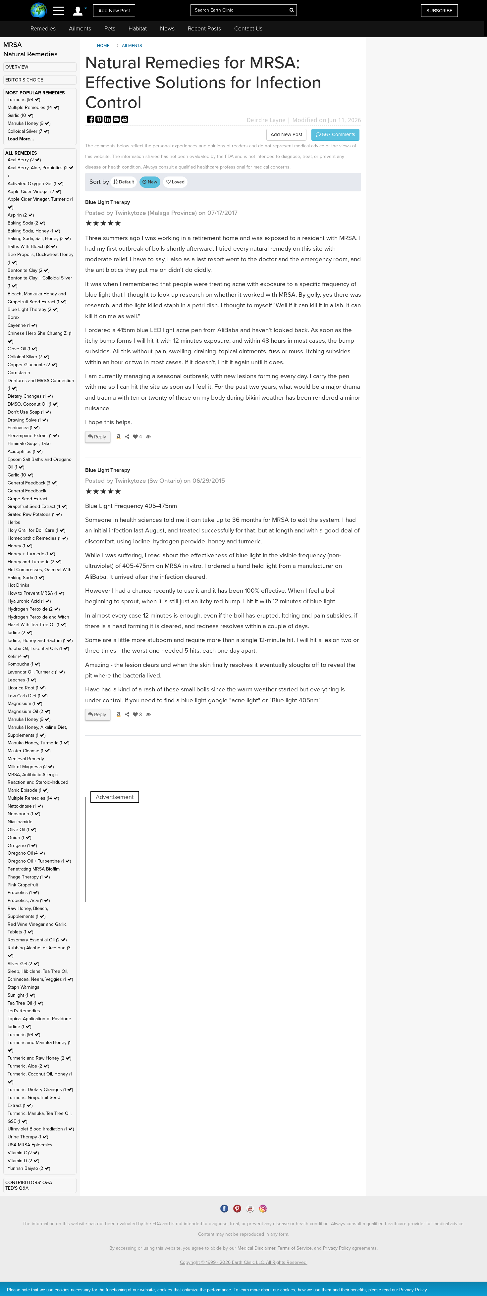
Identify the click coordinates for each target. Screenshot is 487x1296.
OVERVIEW (16, 67)
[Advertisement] (211, 852)
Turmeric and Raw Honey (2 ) (39, 1058)
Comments (338, 134)
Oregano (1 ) (22, 845)
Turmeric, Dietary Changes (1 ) (40, 1089)
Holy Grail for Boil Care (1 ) (36, 530)
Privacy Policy (337, 1248)
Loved (178, 182)
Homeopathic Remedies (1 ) (38, 538)
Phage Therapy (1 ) (29, 877)
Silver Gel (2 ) (23, 964)
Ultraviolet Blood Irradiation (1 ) (41, 1129)
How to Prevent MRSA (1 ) (36, 593)
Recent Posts (204, 28)
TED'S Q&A (16, 1188)
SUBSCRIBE (439, 11)
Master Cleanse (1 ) (29, 751)
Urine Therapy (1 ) (28, 1137)
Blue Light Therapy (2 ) (33, 309)
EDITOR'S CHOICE (24, 80)
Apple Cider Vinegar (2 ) (34, 191)
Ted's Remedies (24, 1011)
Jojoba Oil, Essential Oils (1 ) (38, 648)
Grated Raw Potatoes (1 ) (35, 514)
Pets (109, 28)
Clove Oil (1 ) (22, 349)
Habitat (138, 28)
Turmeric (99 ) (24, 99)
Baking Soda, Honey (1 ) (34, 231)
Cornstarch (19, 372)
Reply (99, 437)
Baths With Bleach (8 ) (32, 246)
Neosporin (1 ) (24, 814)
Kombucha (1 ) (24, 664)
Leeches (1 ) (22, 680)
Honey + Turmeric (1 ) (31, 554)
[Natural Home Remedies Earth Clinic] (39, 11)
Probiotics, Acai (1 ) (29, 900)
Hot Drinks (18, 585)
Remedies (43, 28)
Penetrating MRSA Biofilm (34, 869)
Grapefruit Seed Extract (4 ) (37, 506)
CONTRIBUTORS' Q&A (28, 1182)
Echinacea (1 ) (23, 427)
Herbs (14, 522)
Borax (14, 317)
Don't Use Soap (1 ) (29, 412)
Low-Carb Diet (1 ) (27, 696)
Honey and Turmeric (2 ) (34, 562)
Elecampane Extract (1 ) (33, 435)
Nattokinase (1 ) (25, 806)
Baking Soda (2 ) (26, 223)
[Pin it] (99, 120)
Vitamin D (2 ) (23, 1161)
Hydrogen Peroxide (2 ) (34, 609)
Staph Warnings (23, 987)
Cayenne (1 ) (22, 325)
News (167, 28)
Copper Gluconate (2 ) (32, 365)
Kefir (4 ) (18, 656)
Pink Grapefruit (23, 885)
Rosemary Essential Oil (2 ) (37, 940)
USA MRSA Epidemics (30, 1145)
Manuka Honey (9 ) (29, 123)
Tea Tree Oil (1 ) (25, 1003)
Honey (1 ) (20, 546)
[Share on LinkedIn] (108, 120)
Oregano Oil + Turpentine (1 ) (39, 861)
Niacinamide (20, 821)
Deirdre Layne (266, 120)
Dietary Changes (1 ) (30, 396)
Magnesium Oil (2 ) (29, 711)
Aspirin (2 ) (21, 215)
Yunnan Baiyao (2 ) (29, 1168)
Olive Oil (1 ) (22, 829)
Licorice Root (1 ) (26, 688)
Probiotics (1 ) (23, 892)
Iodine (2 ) (20, 632)
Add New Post (114, 11)
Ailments (80, 28)
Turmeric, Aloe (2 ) (28, 1066)
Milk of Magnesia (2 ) (31, 767)
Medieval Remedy (26, 759)
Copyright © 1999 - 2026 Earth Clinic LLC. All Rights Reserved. (243, 1262)
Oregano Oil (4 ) (26, 853)
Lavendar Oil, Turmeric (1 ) (36, 672)
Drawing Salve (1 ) (28, 420)
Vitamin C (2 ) (23, 1153)
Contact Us (248, 28)
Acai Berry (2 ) (24, 160)
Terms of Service (295, 1248)
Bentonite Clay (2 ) (28, 270)
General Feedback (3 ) (32, 483)
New (151, 182)
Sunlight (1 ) (21, 995)
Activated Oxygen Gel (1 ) (35, 183)
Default (126, 182)
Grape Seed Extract (27, 499)
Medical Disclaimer (256, 1248)
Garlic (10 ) (20, 115)
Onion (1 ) (19, 837)
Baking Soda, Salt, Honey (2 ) (39, 238)
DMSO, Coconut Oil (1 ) (33, 404)
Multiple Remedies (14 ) (33, 107)
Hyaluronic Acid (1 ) (29, 601)
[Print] (125, 120)
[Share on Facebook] (91, 120)
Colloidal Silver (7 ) (28, 131)
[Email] (117, 120)
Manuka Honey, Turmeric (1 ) (38, 743)
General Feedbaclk (27, 491)
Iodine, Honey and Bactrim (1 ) (40, 640)
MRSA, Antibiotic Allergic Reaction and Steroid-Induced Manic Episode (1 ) (38, 782)
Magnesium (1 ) (25, 703)
